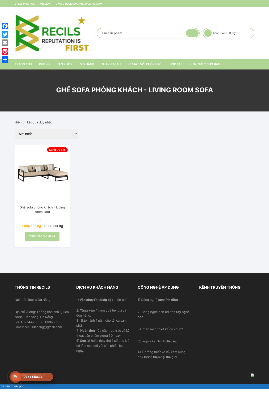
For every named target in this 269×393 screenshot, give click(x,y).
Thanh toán (111, 64)
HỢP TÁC (176, 64)
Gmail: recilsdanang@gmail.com (79, 3)
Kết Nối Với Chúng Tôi (145, 64)
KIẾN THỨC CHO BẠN (205, 64)
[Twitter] (5, 34)
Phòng (44, 64)
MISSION (45, 3)
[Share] (5, 59)
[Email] (5, 43)
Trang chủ (23, 64)
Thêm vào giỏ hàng (42, 236)
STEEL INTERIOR (25, 3)
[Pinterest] (5, 51)
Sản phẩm (65, 64)
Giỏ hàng (87, 64)
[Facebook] (5, 26)
